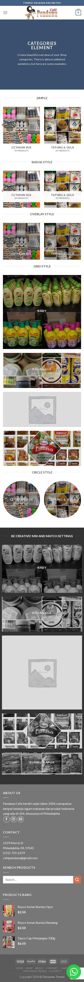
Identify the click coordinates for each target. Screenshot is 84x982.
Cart (64, 968)
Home (19, 968)
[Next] (81, 132)
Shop (29, 968)
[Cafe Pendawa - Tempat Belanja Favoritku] (42, 12)
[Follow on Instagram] (13, 819)
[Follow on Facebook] (6, 819)
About (39, 968)
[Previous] (3, 132)
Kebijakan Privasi (34, 971)
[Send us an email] (20, 819)
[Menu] (5, 12)
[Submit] (77, 879)
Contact (52, 968)
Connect (55, 971)
